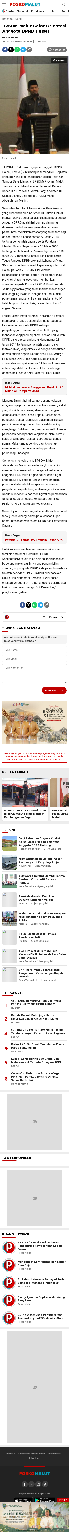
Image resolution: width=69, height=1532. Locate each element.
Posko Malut (10, 37)
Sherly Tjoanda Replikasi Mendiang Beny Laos (41, 1299)
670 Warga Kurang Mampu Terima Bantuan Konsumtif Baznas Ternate (42, 879)
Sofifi (18, 18)
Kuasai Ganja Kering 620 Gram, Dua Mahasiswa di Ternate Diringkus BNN (36, 1060)
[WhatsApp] (17, 49)
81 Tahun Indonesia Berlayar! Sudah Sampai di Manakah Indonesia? (42, 1281)
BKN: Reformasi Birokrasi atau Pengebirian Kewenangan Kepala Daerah (41, 973)
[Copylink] (29, 49)
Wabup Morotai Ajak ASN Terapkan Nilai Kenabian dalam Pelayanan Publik (42, 917)
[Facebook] (5, 49)
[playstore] (44, 1500)
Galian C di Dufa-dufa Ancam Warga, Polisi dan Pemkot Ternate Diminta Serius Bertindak (35, 1077)
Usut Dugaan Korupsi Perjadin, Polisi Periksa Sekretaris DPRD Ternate (36, 1002)
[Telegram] (23, 49)
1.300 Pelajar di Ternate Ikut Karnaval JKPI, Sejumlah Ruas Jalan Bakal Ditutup (42, 954)
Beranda (7, 18)
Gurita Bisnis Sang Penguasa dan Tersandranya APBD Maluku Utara (40, 1316)
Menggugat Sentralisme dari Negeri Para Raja (42, 1263)
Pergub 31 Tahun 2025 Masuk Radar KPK (34, 539)
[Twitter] (11, 49)
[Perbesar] (34, 152)
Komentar (59, 49)
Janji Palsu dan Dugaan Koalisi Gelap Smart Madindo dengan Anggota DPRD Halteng (39, 842)
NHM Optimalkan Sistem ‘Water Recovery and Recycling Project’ (40, 860)
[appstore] (23, 1500)
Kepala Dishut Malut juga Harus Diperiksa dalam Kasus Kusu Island (34, 1017)
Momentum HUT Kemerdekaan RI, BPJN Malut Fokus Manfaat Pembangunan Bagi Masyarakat (25, 815)
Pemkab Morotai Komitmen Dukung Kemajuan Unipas (37, 898)
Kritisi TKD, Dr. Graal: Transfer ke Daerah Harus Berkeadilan (38, 1046)
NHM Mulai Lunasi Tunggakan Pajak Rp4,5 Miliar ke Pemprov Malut (34, 389)
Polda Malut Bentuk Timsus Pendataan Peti (37, 935)
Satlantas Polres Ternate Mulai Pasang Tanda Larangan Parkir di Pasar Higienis (38, 1031)
